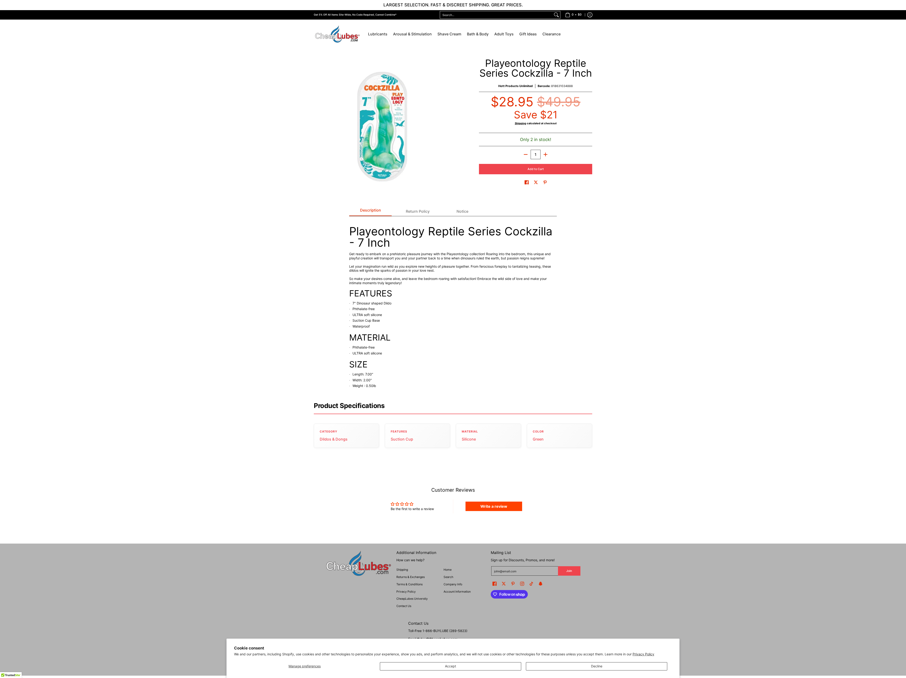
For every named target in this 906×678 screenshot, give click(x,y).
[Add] (545, 154)
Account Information (457, 591)
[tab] (370, 211)
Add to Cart (536, 169)
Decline (596, 666)
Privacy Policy (643, 654)
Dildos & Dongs (334, 439)
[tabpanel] (453, 304)
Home (448, 569)
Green (538, 439)
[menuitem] (573, 15)
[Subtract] (526, 154)
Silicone (469, 439)
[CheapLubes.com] (337, 34)
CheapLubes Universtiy (412, 598)
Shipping (520, 123)
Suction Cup (402, 439)
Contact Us (403, 606)
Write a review (493, 506)
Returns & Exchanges (410, 577)
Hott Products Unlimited (515, 86)
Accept (450, 666)
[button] (526, 182)
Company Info (453, 584)
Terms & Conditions (409, 584)
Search (448, 577)
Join (569, 571)
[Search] (556, 14)
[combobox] (496, 14)
